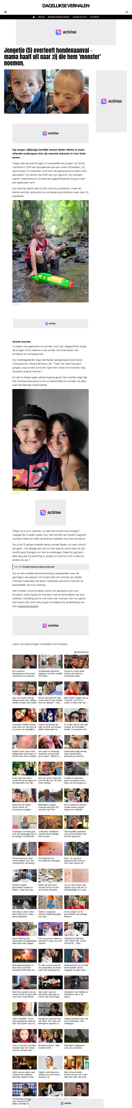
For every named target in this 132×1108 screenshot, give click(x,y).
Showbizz (94, 17)
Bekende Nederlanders (59, 17)
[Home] (34, 17)
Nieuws (41, 17)
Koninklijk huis (80, 17)
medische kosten (27, 606)
